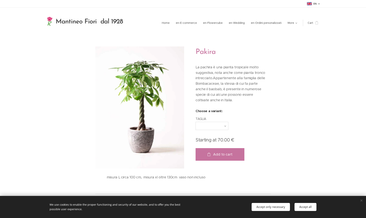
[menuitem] (167, 23)
